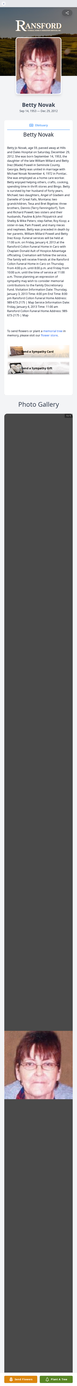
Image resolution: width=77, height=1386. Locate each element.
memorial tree (52, 331)
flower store (49, 335)
